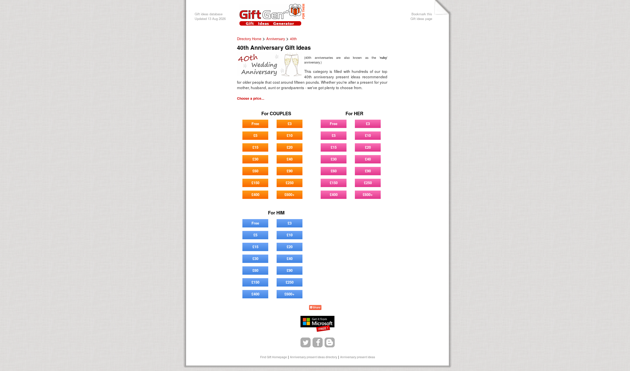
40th (293, 38)
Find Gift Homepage (273, 357)
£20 (290, 147)
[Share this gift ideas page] (315, 308)
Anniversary (275, 38)
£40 (290, 159)
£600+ (289, 194)
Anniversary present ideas (357, 357)
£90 (290, 170)
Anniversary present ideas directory (313, 357)
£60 (255, 170)
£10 (290, 135)
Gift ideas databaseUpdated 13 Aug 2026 (210, 16)
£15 (255, 147)
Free (255, 123)
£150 (255, 182)
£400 (255, 194)
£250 (290, 182)
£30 (255, 159)
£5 (255, 135)
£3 (290, 123)
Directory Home (249, 38)
